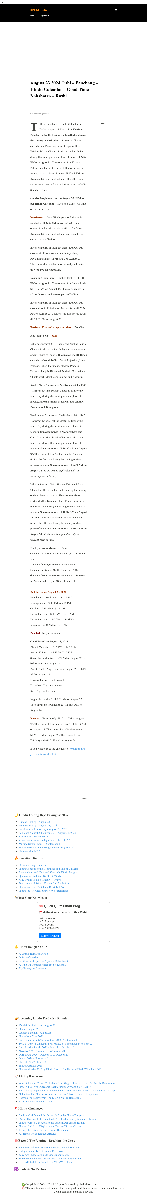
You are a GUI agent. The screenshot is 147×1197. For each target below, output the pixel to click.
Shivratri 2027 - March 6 (32, 1062)
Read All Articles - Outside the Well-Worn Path (45, 1162)
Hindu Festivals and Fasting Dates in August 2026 (46, 847)
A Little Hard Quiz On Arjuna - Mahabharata (44, 961)
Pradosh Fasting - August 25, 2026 (38, 825)
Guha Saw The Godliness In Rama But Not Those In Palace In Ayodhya (58, 1094)
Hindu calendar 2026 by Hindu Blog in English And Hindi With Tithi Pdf (60, 1069)
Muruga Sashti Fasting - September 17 (40, 844)
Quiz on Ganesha (28, 957)
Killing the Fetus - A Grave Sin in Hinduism (43, 1130)
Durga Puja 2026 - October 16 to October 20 (43, 1054)
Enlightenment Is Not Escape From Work (42, 1151)
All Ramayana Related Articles (36, 1101)
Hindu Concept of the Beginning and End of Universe (48, 868)
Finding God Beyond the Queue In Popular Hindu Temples (51, 1115)
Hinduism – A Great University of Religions (43, 890)
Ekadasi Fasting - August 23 (34, 822)
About (32, 16)
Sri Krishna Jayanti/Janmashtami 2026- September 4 (48, 1040)
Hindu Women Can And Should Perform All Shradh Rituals (52, 1122)
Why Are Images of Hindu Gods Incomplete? (44, 1155)
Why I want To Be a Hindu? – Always (40, 879)
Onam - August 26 (29, 1029)
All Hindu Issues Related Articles (37, 1133)
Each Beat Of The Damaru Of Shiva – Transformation (49, 1147)
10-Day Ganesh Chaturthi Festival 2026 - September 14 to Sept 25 (56, 1043)
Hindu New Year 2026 (31, 1036)
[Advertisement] (73, 42)
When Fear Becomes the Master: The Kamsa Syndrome (50, 1158)
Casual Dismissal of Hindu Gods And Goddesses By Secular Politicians (58, 1119)
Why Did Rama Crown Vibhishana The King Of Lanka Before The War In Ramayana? (67, 1083)
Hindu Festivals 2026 (30, 1065)
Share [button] (102, 123)
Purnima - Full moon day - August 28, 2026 (43, 829)
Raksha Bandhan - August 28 (35, 1032)
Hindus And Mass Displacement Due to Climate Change (50, 1126)
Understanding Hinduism (33, 865)
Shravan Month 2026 (30, 851)
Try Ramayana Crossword (33, 968)
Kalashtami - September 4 (33, 836)
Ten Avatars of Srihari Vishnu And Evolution (44, 883)
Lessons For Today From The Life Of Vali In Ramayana (50, 1098)
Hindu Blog (38, 10)
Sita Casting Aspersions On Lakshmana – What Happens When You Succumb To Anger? (68, 1090)
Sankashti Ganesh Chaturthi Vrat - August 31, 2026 (47, 833)
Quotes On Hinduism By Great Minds (40, 876)
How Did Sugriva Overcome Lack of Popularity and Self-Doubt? (55, 1087)
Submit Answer (50, 935)
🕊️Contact (45, 16)
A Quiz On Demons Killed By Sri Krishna (42, 964)
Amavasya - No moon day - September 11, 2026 (45, 840)
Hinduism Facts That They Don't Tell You (42, 887)
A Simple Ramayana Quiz (33, 953)
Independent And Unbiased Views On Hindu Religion (48, 872)
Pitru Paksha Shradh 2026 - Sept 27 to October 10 (46, 1047)
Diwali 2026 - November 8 (33, 1058)
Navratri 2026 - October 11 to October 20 (42, 1051)
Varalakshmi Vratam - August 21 (37, 1025)
